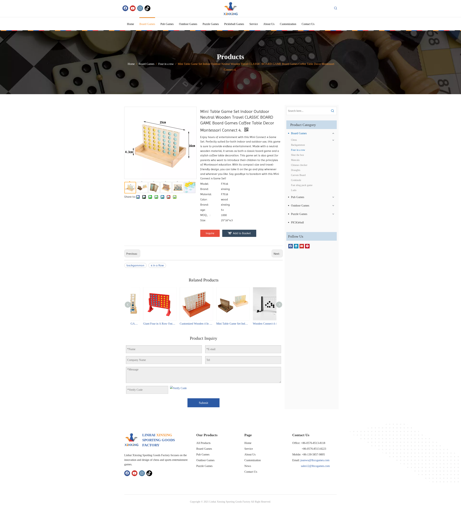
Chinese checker (299, 165)
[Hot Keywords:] (336, 8)
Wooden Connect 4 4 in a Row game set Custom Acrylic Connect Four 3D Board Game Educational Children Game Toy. (258, 323)
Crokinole (296, 180)
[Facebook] (125, 8)
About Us (250, 454)
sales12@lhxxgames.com (315, 465)
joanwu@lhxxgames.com (314, 460)
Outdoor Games (300, 205)
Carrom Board (298, 175)
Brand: (204, 189)
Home (247, 442)
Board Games (299, 133)
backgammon (135, 265)
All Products (203, 442)
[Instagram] (140, 8)
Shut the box (297, 155)
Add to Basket (242, 233)
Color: (203, 199)
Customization (252, 460)
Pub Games (297, 197)
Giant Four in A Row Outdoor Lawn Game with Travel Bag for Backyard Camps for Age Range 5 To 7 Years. (148, 323)
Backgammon (298, 145)
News (247, 465)
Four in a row (298, 150)
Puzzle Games (299, 213)
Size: (203, 220)
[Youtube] (133, 8)
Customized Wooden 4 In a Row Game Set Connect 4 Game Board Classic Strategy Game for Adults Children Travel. (185, 323)
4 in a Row (157, 265)
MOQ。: (205, 215)
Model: (204, 183)
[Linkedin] (296, 246)
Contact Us (250, 471)
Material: (206, 194)
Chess (294, 140)
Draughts (295, 170)
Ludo (293, 190)
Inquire (210, 233)
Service (248, 448)
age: (203, 210)
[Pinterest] (307, 246)
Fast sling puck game (301, 185)
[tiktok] (147, 8)
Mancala (295, 160)
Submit (203, 403)
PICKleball (297, 222)
